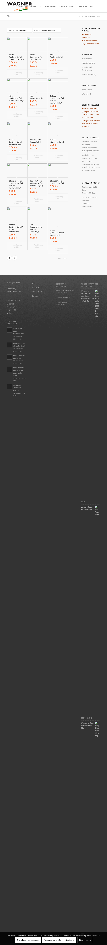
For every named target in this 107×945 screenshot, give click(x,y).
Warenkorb (86, 94)
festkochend (87, 58)
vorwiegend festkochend (87, 68)
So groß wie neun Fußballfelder (62, 303)
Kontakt (35, 296)
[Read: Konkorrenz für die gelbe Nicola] (9, 344)
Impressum (36, 287)
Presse (9, 310)
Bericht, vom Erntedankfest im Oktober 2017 (65, 291)
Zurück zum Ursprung (63, 297)
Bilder (9, 304)
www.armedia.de (14, 291)
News (9, 307)
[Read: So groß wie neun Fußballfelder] (9, 330)
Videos (10, 313)
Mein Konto (87, 89)
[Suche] (97, 6)
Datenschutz (37, 291)
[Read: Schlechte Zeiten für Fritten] (9, 386)
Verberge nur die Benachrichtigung (59, 940)
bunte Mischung (89, 74)
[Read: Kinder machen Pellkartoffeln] (9, 357)
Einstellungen (85, 940)
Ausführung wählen (17, 74)
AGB (33, 283)
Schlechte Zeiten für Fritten (17, 387)
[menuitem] (30, 6)
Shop (9, 16)
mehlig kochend (88, 63)
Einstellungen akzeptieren (28, 940)
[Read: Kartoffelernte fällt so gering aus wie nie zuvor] (9, 369)
